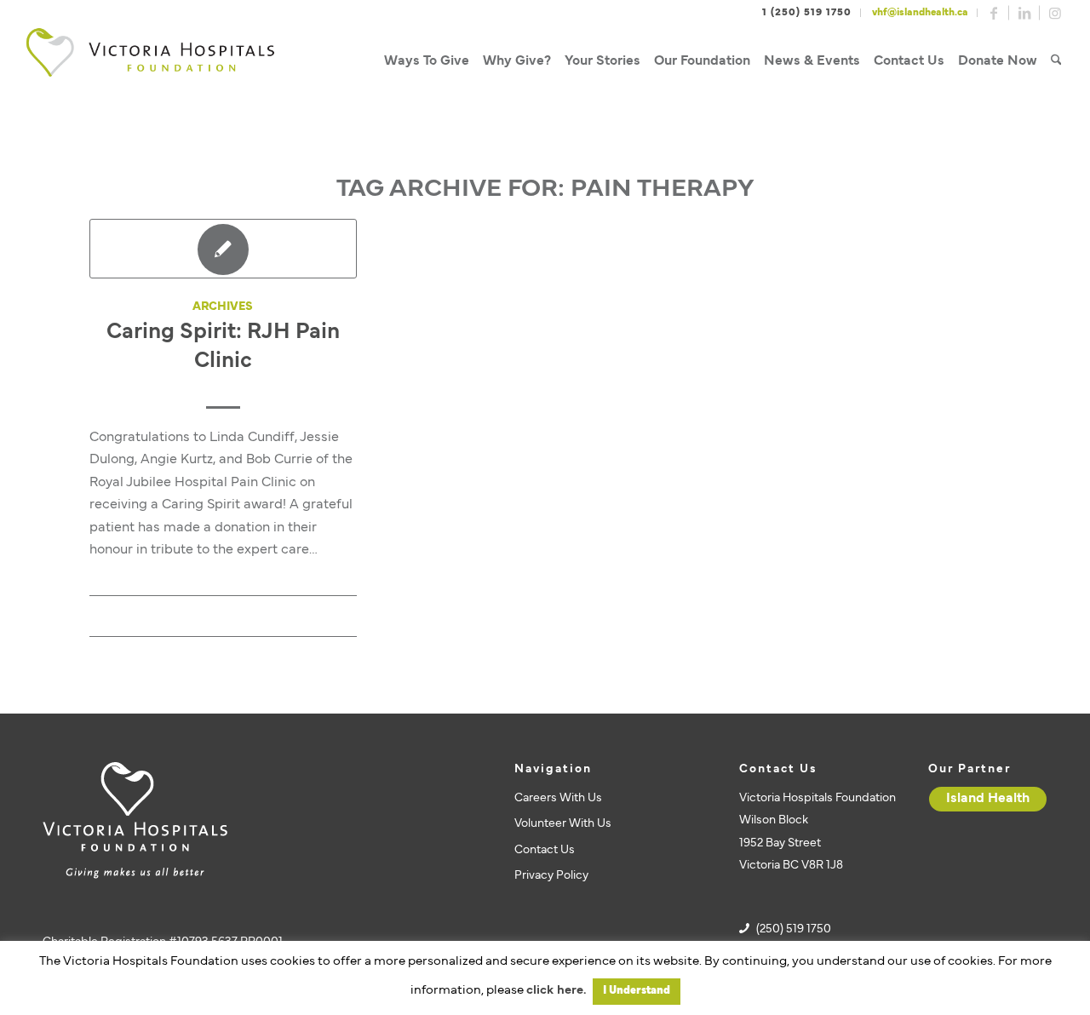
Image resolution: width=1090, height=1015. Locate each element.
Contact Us (544, 850)
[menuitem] (426, 62)
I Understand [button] (636, 991)
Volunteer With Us (562, 823)
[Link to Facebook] (994, 13)
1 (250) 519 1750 (807, 13)
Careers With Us (558, 798)
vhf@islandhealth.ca (920, 13)
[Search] (1056, 62)
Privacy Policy (551, 875)
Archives (222, 307)
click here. (556, 990)
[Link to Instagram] (1055, 13)
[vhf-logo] (150, 62)
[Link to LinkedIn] (1024, 13)
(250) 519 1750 (793, 929)
